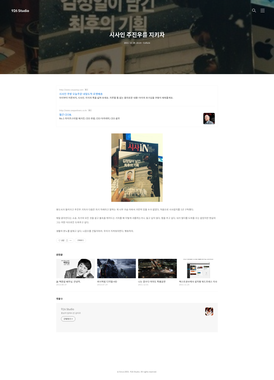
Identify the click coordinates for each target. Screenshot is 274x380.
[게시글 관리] (70, 240)
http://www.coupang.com (71, 90)
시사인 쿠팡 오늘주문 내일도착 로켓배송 (81, 94)
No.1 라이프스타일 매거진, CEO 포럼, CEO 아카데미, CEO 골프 (89, 118)
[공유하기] (67, 240)
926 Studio (20, 10)
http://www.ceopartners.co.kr (73, 110)
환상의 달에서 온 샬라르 (71, 312)
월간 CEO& (65, 114)
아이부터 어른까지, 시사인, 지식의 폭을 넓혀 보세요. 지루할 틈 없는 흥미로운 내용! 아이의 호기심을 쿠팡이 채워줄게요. (116, 97)
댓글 (59, 298)
